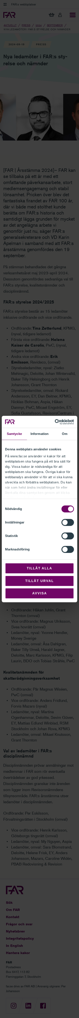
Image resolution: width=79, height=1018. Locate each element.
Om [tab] (64, 434)
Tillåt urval (39, 581)
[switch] (67, 522)
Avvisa (39, 593)
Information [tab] (39, 434)
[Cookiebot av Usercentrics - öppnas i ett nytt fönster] (56, 422)
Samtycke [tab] (14, 434)
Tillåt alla (39, 568)
